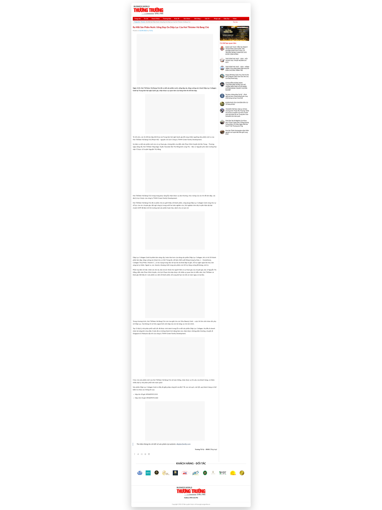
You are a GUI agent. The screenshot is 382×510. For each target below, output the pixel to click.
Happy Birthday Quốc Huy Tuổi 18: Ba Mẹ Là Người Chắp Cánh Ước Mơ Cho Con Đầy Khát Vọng (237, 76)
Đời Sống (197, 18)
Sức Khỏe (187, 18)
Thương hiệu (167, 18)
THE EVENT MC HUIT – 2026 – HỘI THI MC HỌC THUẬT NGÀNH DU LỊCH (236, 60)
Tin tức (146, 18)
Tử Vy (151, 30)
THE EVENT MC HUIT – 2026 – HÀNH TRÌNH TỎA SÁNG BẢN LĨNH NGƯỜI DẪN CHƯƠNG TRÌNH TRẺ (237, 68)
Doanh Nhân (156, 18)
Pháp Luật (217, 18)
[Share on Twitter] (138, 454)
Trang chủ (137, 18)
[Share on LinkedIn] (149, 454)
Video (235, 18)
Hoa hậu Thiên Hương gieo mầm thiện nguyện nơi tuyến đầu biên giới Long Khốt (237, 132)
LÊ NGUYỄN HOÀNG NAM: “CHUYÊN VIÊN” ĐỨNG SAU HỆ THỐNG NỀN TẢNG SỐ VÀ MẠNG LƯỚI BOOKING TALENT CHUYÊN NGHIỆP (236, 86)
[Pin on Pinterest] (145, 454)
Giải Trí (207, 18)
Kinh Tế (176, 18)
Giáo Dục (227, 18)
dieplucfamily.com (183, 444)
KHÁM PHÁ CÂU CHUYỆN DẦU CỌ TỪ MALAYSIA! (236, 103)
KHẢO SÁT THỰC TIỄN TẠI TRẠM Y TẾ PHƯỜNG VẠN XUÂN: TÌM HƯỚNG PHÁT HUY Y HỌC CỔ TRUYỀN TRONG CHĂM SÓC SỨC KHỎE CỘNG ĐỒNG (236, 50)
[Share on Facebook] (134, 454)
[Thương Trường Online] (148, 10)
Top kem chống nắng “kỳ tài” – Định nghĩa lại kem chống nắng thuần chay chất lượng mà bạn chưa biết (236, 96)
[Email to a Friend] (141, 454)
